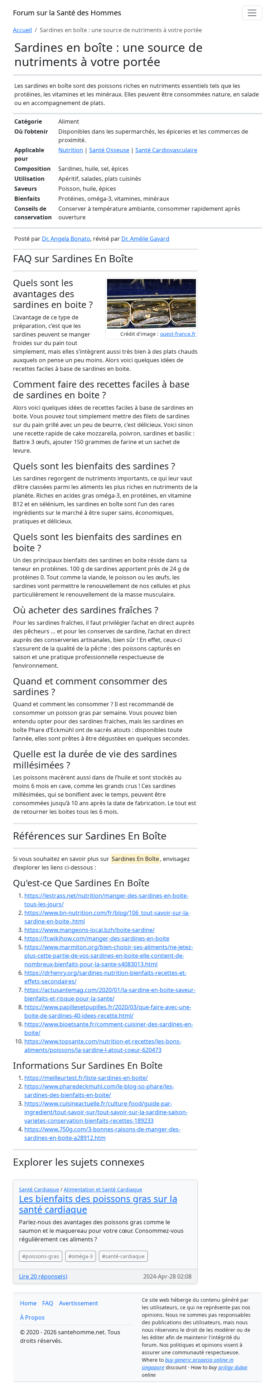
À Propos (32, 1317)
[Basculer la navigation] (252, 13)
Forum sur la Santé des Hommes (67, 13)
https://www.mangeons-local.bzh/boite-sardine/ (89, 930)
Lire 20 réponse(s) (43, 1276)
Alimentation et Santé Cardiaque (103, 1189)
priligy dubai (232, 1367)
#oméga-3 (80, 1256)
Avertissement (78, 1303)
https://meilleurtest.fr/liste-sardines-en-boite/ (86, 1078)
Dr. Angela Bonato (66, 239)
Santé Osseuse (109, 150)
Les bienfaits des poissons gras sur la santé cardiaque (98, 1203)
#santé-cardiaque (123, 1256)
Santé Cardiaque (39, 1189)
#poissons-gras (40, 1256)
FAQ (47, 1303)
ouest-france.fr (178, 333)
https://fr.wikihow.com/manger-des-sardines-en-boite (96, 938)
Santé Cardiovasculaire (166, 150)
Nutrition (70, 150)
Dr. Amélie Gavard (145, 239)
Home (28, 1303)
